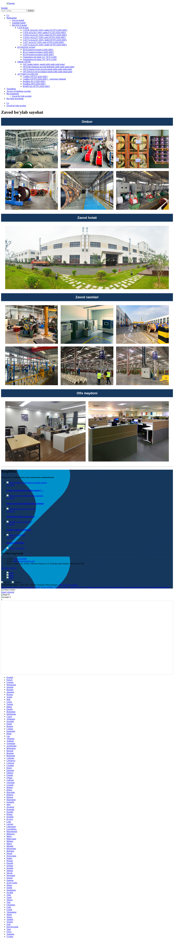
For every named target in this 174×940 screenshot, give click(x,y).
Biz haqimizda (13, 93)
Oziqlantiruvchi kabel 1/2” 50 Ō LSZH (40, 57)
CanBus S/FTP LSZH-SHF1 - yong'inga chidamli (44, 79)
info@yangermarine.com (24, 561)
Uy (8, 15)
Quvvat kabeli (18, 20)
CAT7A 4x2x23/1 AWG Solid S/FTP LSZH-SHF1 (45, 40)
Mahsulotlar (12, 18)
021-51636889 (20, 559)
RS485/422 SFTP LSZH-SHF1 (36, 86)
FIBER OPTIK (24, 62)
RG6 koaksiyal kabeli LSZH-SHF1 (38, 49)
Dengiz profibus (62, 587)
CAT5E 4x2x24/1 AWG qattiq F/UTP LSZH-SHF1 (45, 30)
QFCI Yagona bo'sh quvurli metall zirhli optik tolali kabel (47, 69)
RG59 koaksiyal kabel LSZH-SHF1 (38, 54)
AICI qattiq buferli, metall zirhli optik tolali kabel (44, 64)
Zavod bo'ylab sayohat (21, 96)
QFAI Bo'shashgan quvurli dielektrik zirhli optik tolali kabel (48, 67)
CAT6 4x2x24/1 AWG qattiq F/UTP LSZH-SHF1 (44, 32)
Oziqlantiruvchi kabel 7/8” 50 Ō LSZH (40, 59)
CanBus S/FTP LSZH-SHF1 (35, 76)
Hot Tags (62, 585)
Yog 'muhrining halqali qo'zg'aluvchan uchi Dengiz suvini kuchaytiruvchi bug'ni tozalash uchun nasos (126, 587)
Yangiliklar (11, 89)
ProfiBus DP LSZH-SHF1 (34, 84)
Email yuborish (7, 592)
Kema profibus (47, 587)
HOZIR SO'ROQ (8, 568)
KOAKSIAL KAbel (26, 47)
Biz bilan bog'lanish (15, 98)
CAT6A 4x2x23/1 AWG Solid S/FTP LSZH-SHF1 (45, 35)
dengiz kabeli (75, 587)
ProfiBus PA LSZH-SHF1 (34, 81)
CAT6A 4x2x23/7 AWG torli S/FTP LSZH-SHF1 (44, 37)
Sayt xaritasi (72, 585)
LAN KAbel (22, 27)
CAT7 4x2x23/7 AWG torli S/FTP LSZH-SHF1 (43, 42)
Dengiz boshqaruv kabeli (29, 587)
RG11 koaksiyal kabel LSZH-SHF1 (38, 52)
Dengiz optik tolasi (9, 587)
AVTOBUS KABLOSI (27, 74)
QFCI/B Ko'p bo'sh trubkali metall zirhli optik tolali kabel (47, 71)
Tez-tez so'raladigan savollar (19, 91)
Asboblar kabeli (19, 23)
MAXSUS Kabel (19, 25)
